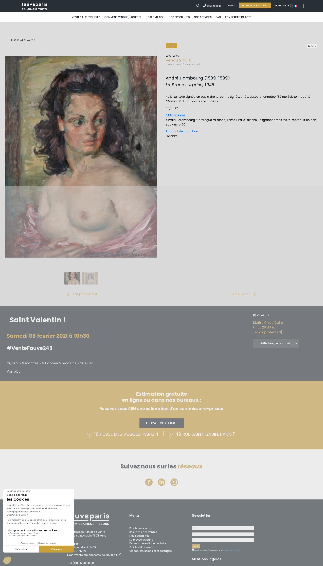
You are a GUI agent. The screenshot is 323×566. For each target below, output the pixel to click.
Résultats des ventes (143, 532)
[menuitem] (298, 6)
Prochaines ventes (141, 528)
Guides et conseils (141, 547)
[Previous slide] (10, 157)
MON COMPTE (282, 5)
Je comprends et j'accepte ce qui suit (209, 550)
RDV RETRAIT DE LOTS (238, 17)
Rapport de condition (182, 131)
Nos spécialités (139, 536)
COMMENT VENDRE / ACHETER (122, 17)
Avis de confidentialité (233, 550)
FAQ (218, 17)
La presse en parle (141, 539)
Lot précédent (85, 294)
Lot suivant (241, 294)
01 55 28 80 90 (214, 6)
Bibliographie (175, 115)
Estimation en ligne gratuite (147, 543)
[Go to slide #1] (72, 278)
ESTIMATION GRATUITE (254, 5)
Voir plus (13, 371)
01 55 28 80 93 (264, 327)
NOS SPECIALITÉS (179, 17)
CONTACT (230, 5)
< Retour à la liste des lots (22, 40)
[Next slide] (152, 157)
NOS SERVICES (203, 17)
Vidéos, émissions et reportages (150, 551)
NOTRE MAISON (155, 17)
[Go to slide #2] (90, 278)
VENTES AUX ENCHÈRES (86, 17)
